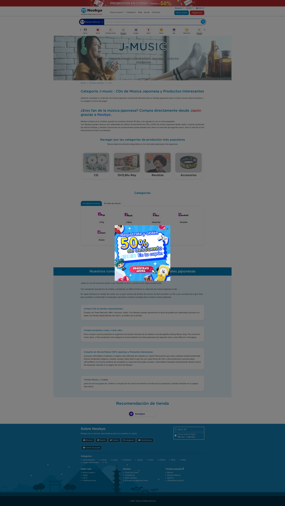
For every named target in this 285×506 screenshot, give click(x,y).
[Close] (167, 229)
